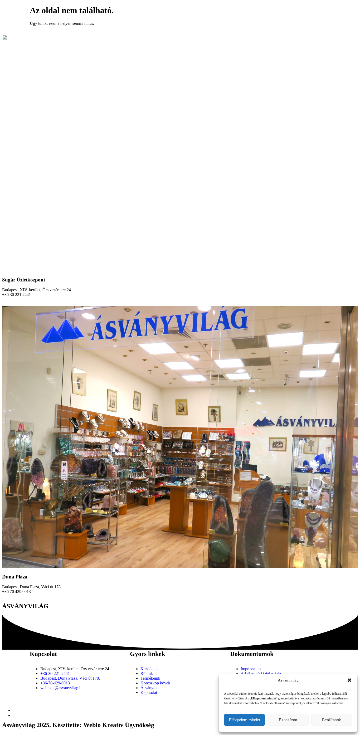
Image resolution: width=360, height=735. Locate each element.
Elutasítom (288, 720)
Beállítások (331, 720)
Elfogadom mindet (244, 720)
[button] (349, 680)
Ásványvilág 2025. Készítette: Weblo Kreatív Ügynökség (78, 725)
